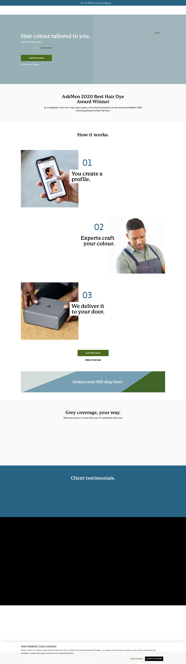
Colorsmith (93, 10)
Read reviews (46, 48)
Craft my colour (36, 58)
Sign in (36, 64)
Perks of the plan (93, 360)
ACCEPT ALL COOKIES (154, 659)
